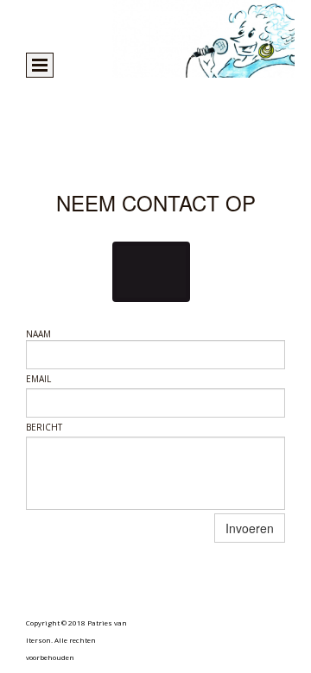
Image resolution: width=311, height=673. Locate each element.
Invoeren (249, 528)
